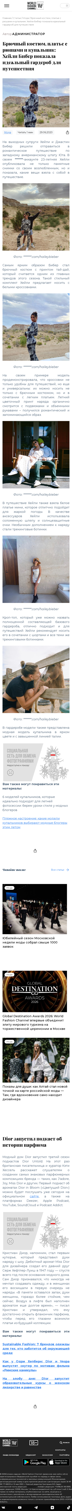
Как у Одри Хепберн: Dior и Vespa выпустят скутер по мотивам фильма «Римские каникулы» (36, 1366)
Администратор (28, 34)
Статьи (17, 18)
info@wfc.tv (32, 1487)
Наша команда (11, 1455)
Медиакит (31, 1455)
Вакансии (47, 1455)
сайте (34, 1196)
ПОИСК (65, 1442)
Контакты (60, 1450)
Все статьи (57, 869)
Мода (26, 18)
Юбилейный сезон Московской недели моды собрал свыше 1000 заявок (30, 942)
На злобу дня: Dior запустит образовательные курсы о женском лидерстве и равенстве (36, 1383)
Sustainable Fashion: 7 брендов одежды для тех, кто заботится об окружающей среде (36, 1348)
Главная (7, 18)
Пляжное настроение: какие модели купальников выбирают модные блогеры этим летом (35, 823)
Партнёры (64, 1455)
